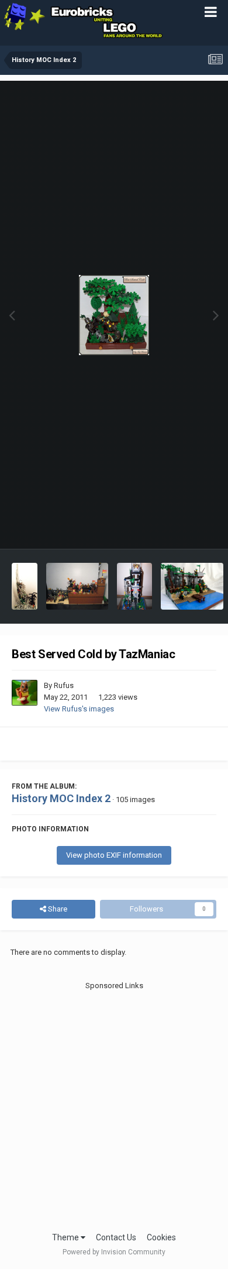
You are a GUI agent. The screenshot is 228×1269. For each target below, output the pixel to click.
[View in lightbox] (114, 315)
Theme (66, 1237)
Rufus (64, 685)
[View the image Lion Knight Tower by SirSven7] (134, 586)
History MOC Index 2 (61, 798)
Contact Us (116, 1237)
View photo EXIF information (114, 855)
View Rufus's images (79, 708)
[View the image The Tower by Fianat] (24, 586)
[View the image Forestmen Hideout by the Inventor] (192, 586)
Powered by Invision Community (114, 1252)
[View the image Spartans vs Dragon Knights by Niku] (77, 586)
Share (56, 909)
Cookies (161, 1237)
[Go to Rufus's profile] (24, 693)
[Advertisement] (114, 1106)
